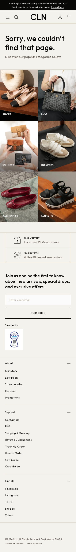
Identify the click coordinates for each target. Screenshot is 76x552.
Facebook (11, 488)
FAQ (7, 426)
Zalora (9, 515)
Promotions (12, 397)
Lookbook (11, 377)
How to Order (14, 453)
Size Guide (12, 459)
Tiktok (9, 502)
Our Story (11, 370)
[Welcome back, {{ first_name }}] (60, 17)
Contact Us (12, 419)
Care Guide (12, 466)
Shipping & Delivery (17, 433)
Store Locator (14, 384)
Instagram (11, 495)
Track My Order (15, 446)
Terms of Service (14, 543)
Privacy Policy (34, 543)
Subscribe (38, 313)
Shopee (10, 508)
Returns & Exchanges (18, 439)
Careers (10, 391)
